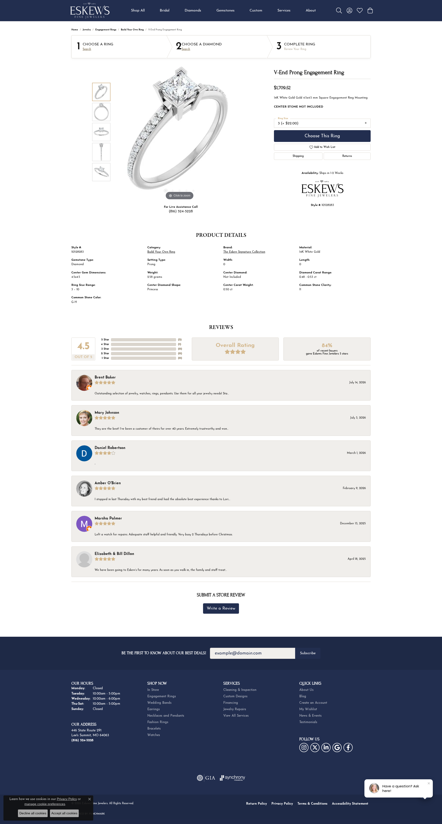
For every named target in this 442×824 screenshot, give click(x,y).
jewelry (87, 30)
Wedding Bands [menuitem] (159, 703)
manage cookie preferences (44, 804)
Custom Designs (235, 696)
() (180, 339)
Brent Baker (105, 377)
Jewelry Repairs (234, 709)
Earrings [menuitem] (153, 709)
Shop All (138, 10)
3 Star (105, 349)
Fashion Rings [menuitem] (157, 722)
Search (87, 49)
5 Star (105, 339)
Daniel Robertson (110, 448)
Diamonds (193, 10)
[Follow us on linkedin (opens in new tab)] (326, 747)
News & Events (310, 716)
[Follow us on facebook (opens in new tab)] (348, 747)
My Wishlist (308, 709)
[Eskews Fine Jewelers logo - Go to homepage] (90, 10)
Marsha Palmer (108, 518)
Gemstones (225, 10)
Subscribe (308, 653)
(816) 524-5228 (181, 211)
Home (74, 30)
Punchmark (97, 814)
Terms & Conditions (312, 804)
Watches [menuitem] (153, 735)
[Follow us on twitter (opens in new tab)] (315, 747)
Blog (302, 696)
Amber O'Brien (108, 483)
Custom (256, 10)
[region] (179, 132)
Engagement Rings (105, 30)
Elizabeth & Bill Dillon (114, 554)
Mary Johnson (107, 413)
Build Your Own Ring (132, 30)
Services (284, 10)
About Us (306, 690)
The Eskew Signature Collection (244, 251)
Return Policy (256, 804)
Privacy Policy (282, 804)
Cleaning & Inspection (239, 690)
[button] (339, 10)
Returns (347, 156)
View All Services (236, 716)
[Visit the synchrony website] (232, 778)
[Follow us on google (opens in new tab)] (337, 747)
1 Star (105, 358)
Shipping (298, 156)
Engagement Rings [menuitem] (161, 696)
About (311, 10)
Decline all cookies (32, 813)
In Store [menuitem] (153, 690)
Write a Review (221, 608)
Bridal (164, 10)
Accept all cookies (64, 813)
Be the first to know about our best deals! (164, 653)
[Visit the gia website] (206, 778)
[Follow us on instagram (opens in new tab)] (303, 747)
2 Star (105, 353)
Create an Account (313, 703)
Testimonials (308, 722)
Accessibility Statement (350, 804)
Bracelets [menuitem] (154, 728)
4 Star (105, 344)
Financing (230, 703)
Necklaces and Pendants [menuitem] (165, 716)
